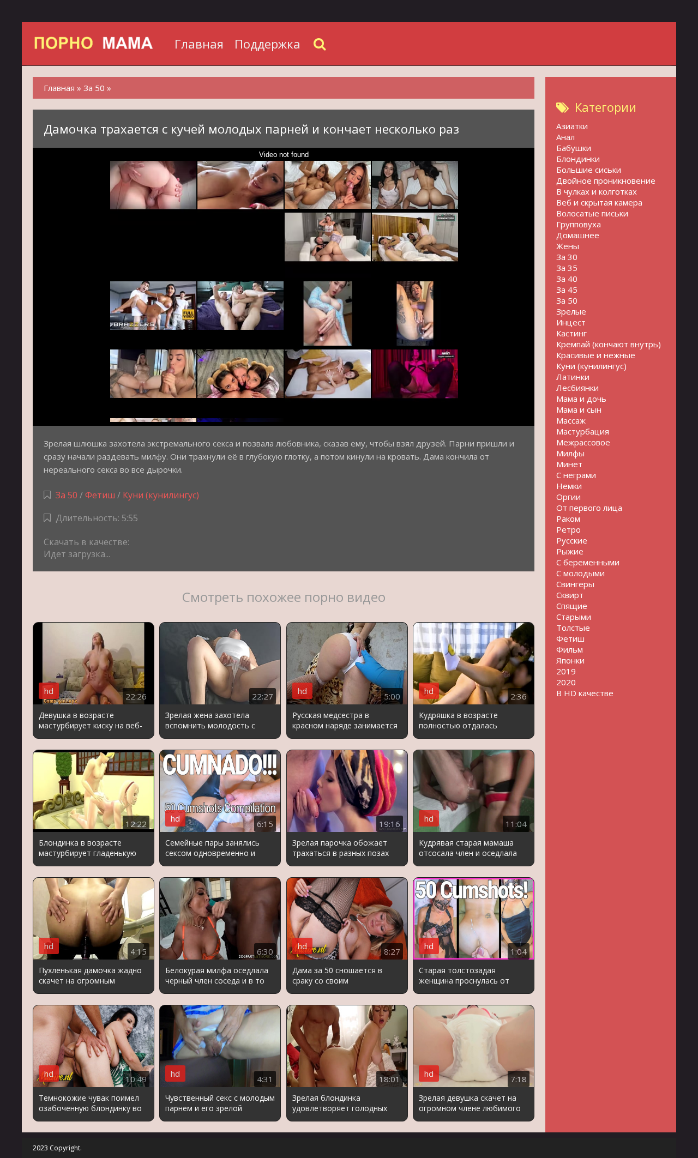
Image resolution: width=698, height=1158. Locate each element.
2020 (566, 682)
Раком (568, 518)
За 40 (566, 278)
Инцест (571, 322)
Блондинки (578, 158)
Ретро (568, 529)
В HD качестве (584, 692)
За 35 (566, 267)
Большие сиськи (588, 169)
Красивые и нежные (595, 354)
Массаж (571, 420)
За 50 (66, 495)
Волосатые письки (592, 213)
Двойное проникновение (605, 180)
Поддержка (267, 43)
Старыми (573, 616)
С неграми (576, 474)
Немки (569, 485)
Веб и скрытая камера (599, 202)
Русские (571, 540)
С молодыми (580, 573)
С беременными (587, 562)
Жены (567, 245)
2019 (566, 671)
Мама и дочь (581, 398)
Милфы (570, 453)
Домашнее (577, 235)
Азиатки (572, 125)
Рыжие (569, 551)
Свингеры (575, 583)
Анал (565, 136)
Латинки (572, 376)
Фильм (569, 649)
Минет (569, 464)
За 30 (566, 256)
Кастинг (571, 333)
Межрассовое (583, 442)
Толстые (573, 627)
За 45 (566, 289)
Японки (570, 660)
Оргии (568, 496)
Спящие (571, 605)
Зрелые (571, 311)
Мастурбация (582, 431)
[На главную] (101, 43)
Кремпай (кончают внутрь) (608, 344)
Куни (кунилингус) (161, 495)
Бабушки (573, 147)
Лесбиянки (577, 387)
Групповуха (578, 224)
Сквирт (569, 594)
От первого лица (589, 507)
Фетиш (100, 495)
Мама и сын (578, 409)
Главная (199, 43)
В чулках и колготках (596, 191)
